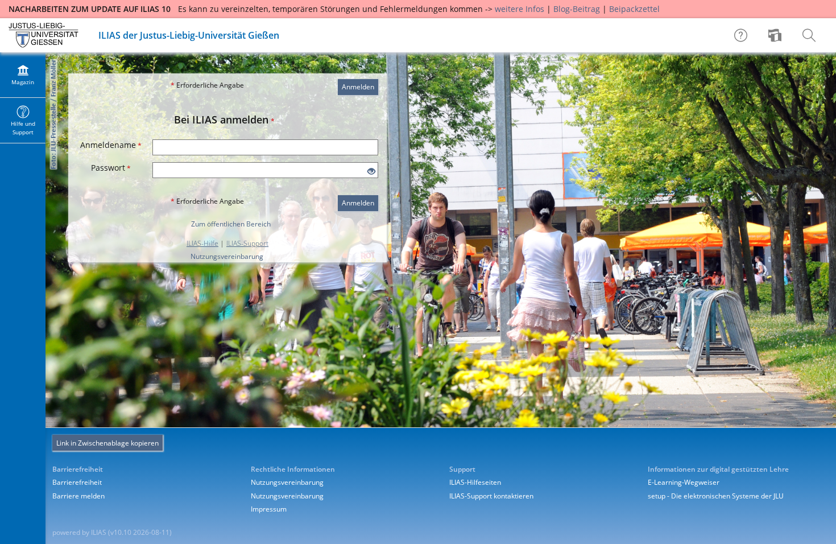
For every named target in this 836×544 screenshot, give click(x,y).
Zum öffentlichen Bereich (231, 224)
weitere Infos (519, 8)
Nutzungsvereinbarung (227, 256)
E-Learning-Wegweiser (683, 482)
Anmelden (358, 87)
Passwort (111, 167)
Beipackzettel (634, 8)
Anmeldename (111, 144)
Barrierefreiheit (77, 482)
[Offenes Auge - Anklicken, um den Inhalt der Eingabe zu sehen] (371, 171)
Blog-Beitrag (576, 8)
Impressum (269, 509)
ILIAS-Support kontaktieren (491, 496)
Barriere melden (78, 496)
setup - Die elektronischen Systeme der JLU (716, 496)
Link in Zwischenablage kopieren (107, 443)
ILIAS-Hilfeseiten (475, 482)
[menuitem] (776, 35)
